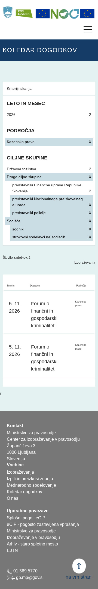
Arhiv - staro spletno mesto (32, 544)
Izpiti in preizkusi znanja (30, 478)
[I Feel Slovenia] (24, 12)
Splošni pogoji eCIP (26, 518)
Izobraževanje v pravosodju (33, 537)
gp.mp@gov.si (29, 577)
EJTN (12, 550)
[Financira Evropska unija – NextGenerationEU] (87, 13)
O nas (12, 498)
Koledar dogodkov (24, 491)
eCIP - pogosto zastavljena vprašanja (43, 524)
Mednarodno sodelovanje (31, 485)
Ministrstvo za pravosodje (31, 531)
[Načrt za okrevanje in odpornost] (65, 13)
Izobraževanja (84, 262)
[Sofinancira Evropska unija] (43, 13)
